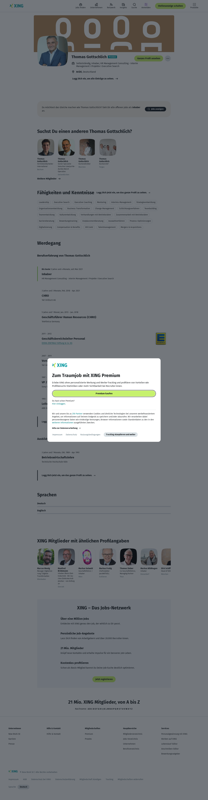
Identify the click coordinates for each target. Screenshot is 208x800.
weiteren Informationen (62, 422)
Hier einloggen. (59, 404)
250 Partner (77, 414)
